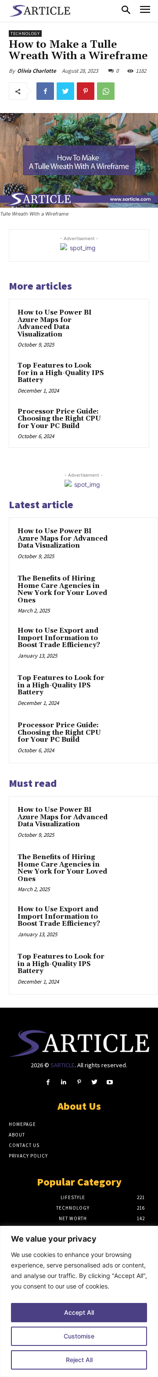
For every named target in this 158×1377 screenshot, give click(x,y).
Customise (79, 1336)
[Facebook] (45, 91)
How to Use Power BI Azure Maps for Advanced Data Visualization (55, 323)
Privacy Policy (28, 1156)
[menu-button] (145, 10)
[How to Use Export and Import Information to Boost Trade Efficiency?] (132, 643)
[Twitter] (65, 91)
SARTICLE (62, 1065)
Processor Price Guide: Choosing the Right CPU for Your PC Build (59, 418)
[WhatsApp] (106, 91)
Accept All (79, 1312)
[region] (79, 1301)
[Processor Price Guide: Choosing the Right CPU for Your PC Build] (124, 423)
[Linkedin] (63, 1082)
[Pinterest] (85, 91)
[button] (125, 10)
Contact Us (24, 1145)
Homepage (22, 1124)
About (17, 1135)
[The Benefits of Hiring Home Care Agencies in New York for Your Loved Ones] (132, 590)
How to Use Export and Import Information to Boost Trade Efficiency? (59, 638)
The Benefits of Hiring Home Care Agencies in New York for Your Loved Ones (62, 589)
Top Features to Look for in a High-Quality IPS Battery (61, 372)
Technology (25, 33)
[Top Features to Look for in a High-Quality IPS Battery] (124, 377)
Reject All (79, 1359)
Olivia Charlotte (36, 70)
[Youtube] (109, 1082)
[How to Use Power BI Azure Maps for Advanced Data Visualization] (124, 324)
